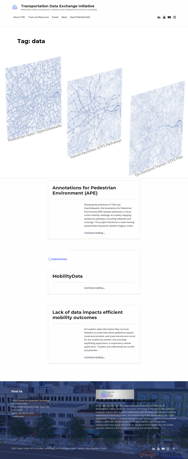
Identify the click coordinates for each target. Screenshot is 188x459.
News (64, 17)
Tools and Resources (38, 17)
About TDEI (19, 17)
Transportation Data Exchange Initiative (57, 6)
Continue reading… (94, 232)
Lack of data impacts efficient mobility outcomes (87, 314)
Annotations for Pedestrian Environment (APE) (84, 190)
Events (55, 17)
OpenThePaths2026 (80, 17)
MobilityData (67, 276)
